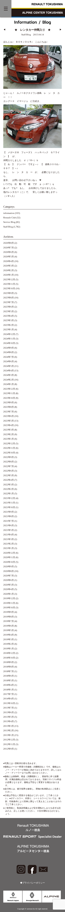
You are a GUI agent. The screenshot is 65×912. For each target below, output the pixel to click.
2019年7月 (8, 621)
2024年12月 (9, 334)
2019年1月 (8, 648)
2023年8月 (8, 407)
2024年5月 (8, 366)
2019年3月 (8, 639)
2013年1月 (8, 735)
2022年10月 (9, 453)
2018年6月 (8, 676)
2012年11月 (9, 744)
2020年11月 (9, 557)
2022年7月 (8, 466)
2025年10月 (9, 288)
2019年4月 (8, 635)
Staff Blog (8, 227)
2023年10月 (9, 398)
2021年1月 (8, 548)
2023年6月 (8, 416)
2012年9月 (8, 749)
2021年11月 (9, 503)
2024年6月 (8, 361)
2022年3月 (8, 484)
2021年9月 (8, 512)
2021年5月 (8, 530)
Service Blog (9, 222)
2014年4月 (8, 698)
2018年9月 (8, 662)
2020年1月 (8, 594)
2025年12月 (9, 279)
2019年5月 (8, 630)
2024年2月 (8, 380)
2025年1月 (8, 329)
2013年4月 (8, 721)
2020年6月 (8, 580)
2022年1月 (8, 493)
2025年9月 (8, 293)
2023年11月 (9, 393)
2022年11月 (9, 448)
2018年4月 (8, 685)
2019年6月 (8, 626)
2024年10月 (9, 343)
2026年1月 (8, 275)
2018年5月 (8, 680)
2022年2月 (8, 489)
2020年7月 (8, 575)
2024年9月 (8, 348)
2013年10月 (9, 703)
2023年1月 (8, 439)
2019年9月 (8, 612)
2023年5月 (8, 421)
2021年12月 (9, 498)
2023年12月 (9, 389)
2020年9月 (8, 566)
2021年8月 (8, 516)
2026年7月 (8, 247)
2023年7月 (8, 411)
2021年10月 (9, 507)
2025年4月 (8, 316)
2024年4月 (8, 370)
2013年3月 (8, 726)
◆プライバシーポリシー (32, 883)
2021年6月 (8, 525)
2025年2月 (8, 325)
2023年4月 (8, 425)
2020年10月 (9, 562)
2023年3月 (8, 430)
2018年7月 (8, 671)
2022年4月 (8, 480)
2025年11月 (9, 284)
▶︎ (60, 29)
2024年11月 (9, 339)
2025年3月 (8, 320)
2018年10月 (9, 658)
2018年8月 (8, 667)
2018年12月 (9, 653)
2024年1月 (8, 384)
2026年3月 (8, 266)
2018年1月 (8, 689)
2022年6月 (8, 471)
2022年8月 (8, 461)
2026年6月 (8, 252)
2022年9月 (8, 457)
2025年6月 (8, 307)
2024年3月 (8, 375)
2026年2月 (8, 270)
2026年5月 (8, 256)
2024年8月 (8, 352)
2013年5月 (8, 717)
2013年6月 (8, 712)
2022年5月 (8, 475)
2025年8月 (8, 297)
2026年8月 (8, 243)
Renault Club (9, 217)
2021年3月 (8, 539)
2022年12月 (9, 443)
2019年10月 (9, 607)
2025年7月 (8, 302)
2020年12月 (9, 553)
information (8, 213)
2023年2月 (8, 434)
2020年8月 (8, 571)
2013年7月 (8, 708)
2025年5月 (8, 311)
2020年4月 (8, 589)
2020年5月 (8, 585)
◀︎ (4, 29)
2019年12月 (9, 598)
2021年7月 (8, 521)
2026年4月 (8, 261)
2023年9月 (8, 402)
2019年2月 (8, 644)
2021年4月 (8, 534)
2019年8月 (8, 617)
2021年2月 (8, 544)
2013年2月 (8, 730)
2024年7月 (8, 357)
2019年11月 (9, 603)
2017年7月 (8, 694)
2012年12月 (9, 739)
